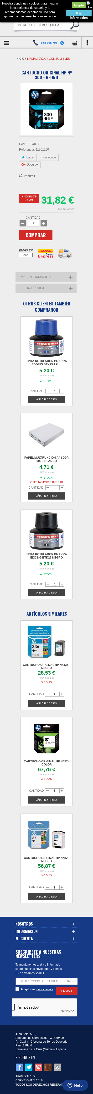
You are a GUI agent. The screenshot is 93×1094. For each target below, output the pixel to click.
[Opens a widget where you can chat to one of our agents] (75, 1086)
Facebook (49, 157)
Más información (79, 14)
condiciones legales (44, 989)
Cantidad (33, 217)
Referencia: (27, 149)
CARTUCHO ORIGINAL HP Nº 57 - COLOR (46, 763)
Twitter (29, 157)
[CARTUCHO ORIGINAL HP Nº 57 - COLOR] (46, 738)
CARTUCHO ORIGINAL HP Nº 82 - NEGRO (46, 859)
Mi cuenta (24, 939)
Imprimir (29, 176)
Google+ (32, 164)
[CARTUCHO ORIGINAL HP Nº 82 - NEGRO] (46, 835)
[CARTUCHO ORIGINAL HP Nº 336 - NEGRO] (46, 642)
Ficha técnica (32, 288)
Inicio (20, 58)
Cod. (22, 144)
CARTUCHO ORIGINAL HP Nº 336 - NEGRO (46, 666)
